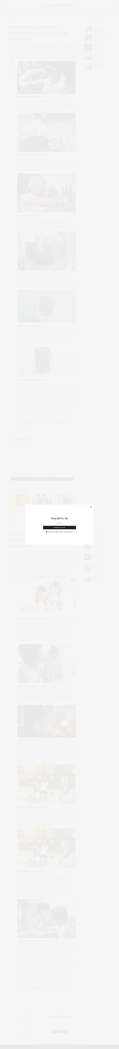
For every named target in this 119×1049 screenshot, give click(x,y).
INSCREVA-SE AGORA (59, 527)
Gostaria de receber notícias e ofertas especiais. (60, 531)
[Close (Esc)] (91, 507)
